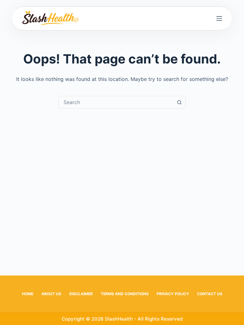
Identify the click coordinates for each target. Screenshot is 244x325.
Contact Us (209, 293)
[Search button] (179, 102)
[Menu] (219, 18)
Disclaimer (81, 293)
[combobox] (116, 102)
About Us (51, 293)
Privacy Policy (173, 293)
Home (27, 293)
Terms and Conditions (125, 293)
